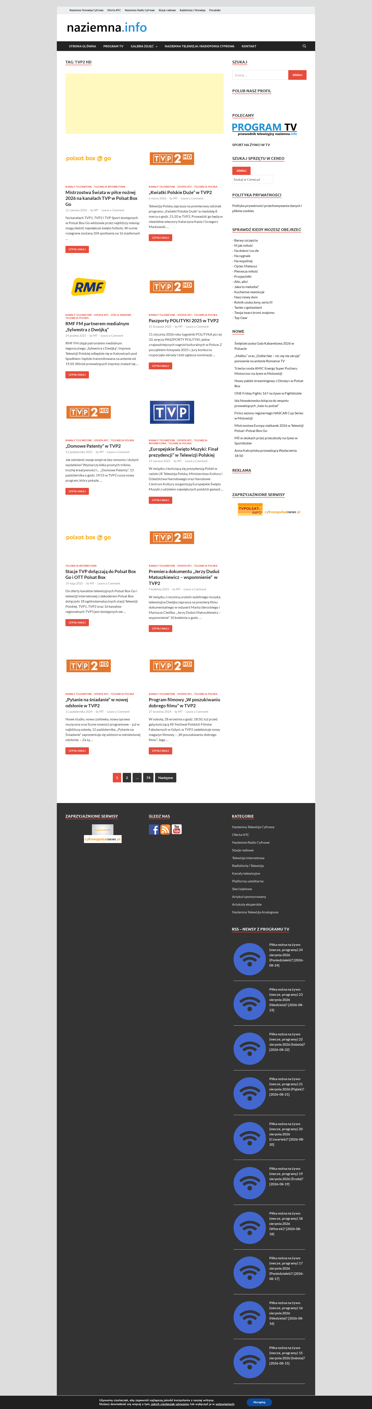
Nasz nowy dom (246, 297)
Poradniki (214, 10)
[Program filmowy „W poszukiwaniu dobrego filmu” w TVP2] (186, 666)
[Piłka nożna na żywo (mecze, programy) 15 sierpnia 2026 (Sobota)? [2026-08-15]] (250, 1377)
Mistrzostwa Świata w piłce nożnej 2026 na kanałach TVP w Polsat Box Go (101, 198)
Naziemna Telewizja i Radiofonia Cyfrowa (199, 46)
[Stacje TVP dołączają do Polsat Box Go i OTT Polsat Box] (102, 538)
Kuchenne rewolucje (249, 292)
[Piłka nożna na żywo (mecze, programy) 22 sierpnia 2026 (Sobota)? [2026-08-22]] (250, 1063)
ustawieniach (225, 1404)
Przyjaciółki (242, 276)
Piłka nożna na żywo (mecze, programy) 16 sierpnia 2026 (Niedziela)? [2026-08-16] (286, 1313)
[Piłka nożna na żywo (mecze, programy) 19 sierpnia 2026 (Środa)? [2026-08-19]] (250, 1198)
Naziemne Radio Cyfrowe (140, 10)
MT (96, 210)
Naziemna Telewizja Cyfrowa (86, 10)
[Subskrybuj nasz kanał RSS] (165, 829)
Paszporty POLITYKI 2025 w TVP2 (184, 320)
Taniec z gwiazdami (248, 307)
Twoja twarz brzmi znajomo (254, 312)
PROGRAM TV (113, 46)
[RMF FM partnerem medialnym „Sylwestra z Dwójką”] (102, 287)
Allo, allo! (241, 281)
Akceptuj (259, 1402)
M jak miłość (243, 245)
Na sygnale (242, 256)
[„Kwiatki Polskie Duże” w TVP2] (186, 159)
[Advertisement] (144, 104)
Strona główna (82, 46)
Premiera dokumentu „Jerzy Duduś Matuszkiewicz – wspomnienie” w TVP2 (184, 577)
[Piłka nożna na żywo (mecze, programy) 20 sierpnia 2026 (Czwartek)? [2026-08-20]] (250, 1153)
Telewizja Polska (205, 186)
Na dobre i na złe (246, 250)
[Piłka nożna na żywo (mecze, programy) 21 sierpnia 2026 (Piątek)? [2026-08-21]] (250, 1108)
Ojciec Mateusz (245, 266)
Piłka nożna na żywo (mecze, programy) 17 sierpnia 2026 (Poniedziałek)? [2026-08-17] (286, 1268)
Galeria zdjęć (142, 46)
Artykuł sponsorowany (249, 896)
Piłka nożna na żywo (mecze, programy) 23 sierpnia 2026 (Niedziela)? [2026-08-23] (286, 999)
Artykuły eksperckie (247, 904)
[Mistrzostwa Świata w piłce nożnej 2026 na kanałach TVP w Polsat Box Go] (102, 159)
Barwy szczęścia (246, 240)
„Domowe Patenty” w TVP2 (93, 446)
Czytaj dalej (75, 248)
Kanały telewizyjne (78, 186)
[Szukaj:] (269, 75)
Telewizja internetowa (109, 186)
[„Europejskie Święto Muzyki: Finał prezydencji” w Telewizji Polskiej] (186, 412)
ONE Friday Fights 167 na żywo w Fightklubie (268, 393)
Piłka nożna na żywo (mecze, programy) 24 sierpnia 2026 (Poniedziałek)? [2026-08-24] (286, 954)
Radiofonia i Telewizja (192, 10)
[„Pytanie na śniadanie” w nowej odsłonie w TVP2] (102, 666)
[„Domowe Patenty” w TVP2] (102, 412)
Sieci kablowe (242, 889)
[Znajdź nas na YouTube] (177, 829)
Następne (165, 777)
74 (148, 777)
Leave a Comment (113, 210)
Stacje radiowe (167, 10)
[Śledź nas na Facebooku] (154, 829)
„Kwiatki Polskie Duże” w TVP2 (180, 192)
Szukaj (241, 170)
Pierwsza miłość (246, 271)
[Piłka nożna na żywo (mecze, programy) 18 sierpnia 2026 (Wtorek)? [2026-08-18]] (250, 1243)
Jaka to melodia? (246, 287)
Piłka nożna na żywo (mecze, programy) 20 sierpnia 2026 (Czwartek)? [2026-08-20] (286, 1134)
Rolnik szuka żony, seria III (253, 302)
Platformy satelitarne (248, 881)
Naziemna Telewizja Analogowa (255, 912)
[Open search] (304, 46)
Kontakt (249, 46)
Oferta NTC (114, 10)
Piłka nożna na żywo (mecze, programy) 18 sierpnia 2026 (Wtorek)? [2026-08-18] (286, 1223)
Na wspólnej (243, 261)
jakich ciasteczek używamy (170, 1404)
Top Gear (241, 318)
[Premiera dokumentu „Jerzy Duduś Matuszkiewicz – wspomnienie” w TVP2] (186, 538)
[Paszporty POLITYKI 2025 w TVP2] (186, 287)
